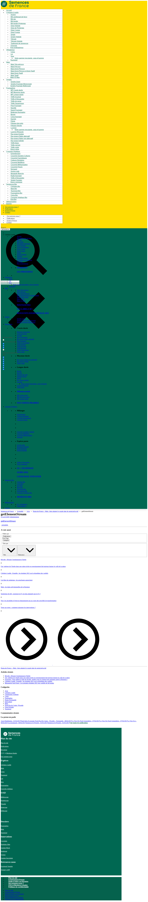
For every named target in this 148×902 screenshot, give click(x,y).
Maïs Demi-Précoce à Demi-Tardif (28, 295)
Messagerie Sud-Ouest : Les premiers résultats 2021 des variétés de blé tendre (29, 683)
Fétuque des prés (22, 375)
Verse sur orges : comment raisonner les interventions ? (18, 607)
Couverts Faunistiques (24, 418)
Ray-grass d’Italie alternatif (25, 339)
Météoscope (4, 797)
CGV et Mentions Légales (18, 885)
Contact (7, 212)
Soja (12, 56)
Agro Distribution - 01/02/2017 (11, 721)
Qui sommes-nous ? (16, 883)
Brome (19, 371)
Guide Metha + (22, 506)
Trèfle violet (21, 363)
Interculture (8, 702)
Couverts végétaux (7, 789)
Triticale (19, 256)
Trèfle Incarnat (21, 348)
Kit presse (4, 750)
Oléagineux (8, 277)
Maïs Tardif (20, 299)
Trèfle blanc (20, 387)
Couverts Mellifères (23, 433)
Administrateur (14, 517)
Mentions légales (11, 753)
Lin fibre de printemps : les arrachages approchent (16, 580)
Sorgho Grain (21, 319)
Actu (28, 511)
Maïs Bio (20, 487)
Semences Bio (9, 480)
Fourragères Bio (22, 491)
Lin (10, 281)
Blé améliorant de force (19, 17)
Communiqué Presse (16, 880)
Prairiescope (5, 800)
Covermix (4, 841)
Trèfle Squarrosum (23, 350)
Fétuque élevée (21, 376)
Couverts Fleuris (22, 420)
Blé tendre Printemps (23, 244)
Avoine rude (21, 445)
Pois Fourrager (21, 341)
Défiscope (4, 811)
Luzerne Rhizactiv (23, 385)
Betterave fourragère (18, 112)
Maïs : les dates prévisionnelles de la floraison (15, 587)
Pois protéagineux (16, 47)
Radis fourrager (22, 448)
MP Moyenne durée (23, 397)
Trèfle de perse (21, 346)
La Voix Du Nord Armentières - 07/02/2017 (86, 721)
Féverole (19, 262)
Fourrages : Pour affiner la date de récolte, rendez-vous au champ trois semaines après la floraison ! (36, 679)
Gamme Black (5, 848)
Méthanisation (9, 502)
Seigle (19, 253)
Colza (11, 279)
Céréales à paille (10, 693)
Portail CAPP (5, 870)
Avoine (19, 236)
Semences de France (7, 511)
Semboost (4, 851)
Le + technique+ (22, 504)
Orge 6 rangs (21, 251)
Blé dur (19, 240)
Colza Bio (20, 484)
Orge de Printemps (23, 247)
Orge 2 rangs (21, 249)
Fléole (19, 378)
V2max (3, 855)
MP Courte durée (22, 395)
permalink (5, 525)
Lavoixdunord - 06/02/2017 (17, 723)
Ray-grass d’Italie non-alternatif (27, 360)
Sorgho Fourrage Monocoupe (26, 320)
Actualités (20, 511)
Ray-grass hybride (22, 361)
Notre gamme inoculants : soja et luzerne (29, 58)
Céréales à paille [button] (10, 235)
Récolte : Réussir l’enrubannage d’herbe (13, 559)
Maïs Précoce (21, 292)
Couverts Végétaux (11, 407)
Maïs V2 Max (15, 77)
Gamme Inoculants (7, 858)
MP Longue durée (22, 399)
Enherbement (21, 414)
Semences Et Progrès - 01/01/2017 (37, 723)
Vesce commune (22, 464)
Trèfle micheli (21, 344)
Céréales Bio (21, 482)
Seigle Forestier (22, 450)
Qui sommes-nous (6, 757)
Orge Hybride (21, 245)
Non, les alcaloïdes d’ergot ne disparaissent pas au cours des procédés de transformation (28, 601)
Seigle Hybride (21, 254)
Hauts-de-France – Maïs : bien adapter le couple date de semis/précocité (55, 511)
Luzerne (19, 382)
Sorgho (9, 79)
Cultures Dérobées (23, 416)
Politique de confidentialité (18, 887)
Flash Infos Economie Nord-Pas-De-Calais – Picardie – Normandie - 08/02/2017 (46, 721)
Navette (19, 335)
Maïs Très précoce (22, 290)
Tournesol (13, 60)
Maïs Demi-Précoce (23, 294)
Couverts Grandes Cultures (25, 432)
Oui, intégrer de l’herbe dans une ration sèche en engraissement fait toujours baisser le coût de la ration (33, 566)
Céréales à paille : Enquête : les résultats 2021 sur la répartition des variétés (24, 573)
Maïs (8, 62)
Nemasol (20, 437)
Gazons (7, 508)
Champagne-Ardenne (12, 694)
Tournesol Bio (21, 489)
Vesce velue (20, 352)
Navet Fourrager (22, 337)
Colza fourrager (22, 334)
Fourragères (8, 324)
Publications (5, 746)
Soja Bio (19, 485)
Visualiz (3, 804)
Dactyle (19, 373)
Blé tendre (20, 242)
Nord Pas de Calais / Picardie (14, 705)
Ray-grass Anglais (22, 380)
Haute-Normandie (10, 700)
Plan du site (4, 743)
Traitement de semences (19, 43)
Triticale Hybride (22, 258)
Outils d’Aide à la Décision (18, 881)
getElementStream (8, 521)
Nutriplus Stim (5, 844)
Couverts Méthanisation (24, 435)
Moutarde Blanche (23, 447)
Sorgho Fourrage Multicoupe (20, 86)
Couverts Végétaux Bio (19, 197)
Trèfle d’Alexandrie (23, 343)
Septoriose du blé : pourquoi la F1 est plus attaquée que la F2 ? (21, 594)
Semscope (4, 807)
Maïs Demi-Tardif (22, 297)
